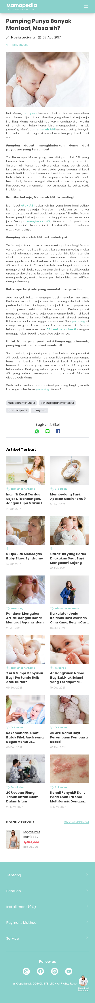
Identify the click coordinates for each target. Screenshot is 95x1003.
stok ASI (27, 205)
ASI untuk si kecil (61, 329)
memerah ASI (44, 129)
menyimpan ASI (39, 221)
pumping (78, 321)
